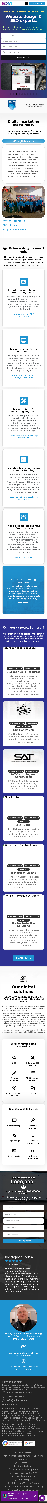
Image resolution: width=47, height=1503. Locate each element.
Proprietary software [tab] (14, 229)
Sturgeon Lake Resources (23, 671)
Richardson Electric (23, 872)
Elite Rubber (23, 824)
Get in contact (22, 557)
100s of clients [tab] (11, 225)
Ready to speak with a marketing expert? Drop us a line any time (23, 1334)
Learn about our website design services (23, 376)
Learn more (22, 603)
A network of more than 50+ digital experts (23, 1368)
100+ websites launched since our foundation (23, 1354)
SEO (14, 1063)
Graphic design (14, 1156)
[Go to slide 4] (19, 94)
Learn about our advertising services (23, 436)
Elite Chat (32, 1093)
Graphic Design (32, 818)
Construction (15, 669)
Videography (32, 771)
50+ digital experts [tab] (23, 141)
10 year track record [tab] (14, 220)
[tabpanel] (23, 181)
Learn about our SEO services (23, 315)
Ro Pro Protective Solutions (23, 924)
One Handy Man (23, 730)
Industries (32, 723)
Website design (32, 669)
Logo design (14, 1141)
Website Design (14, 1126)
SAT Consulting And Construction (23, 775)
